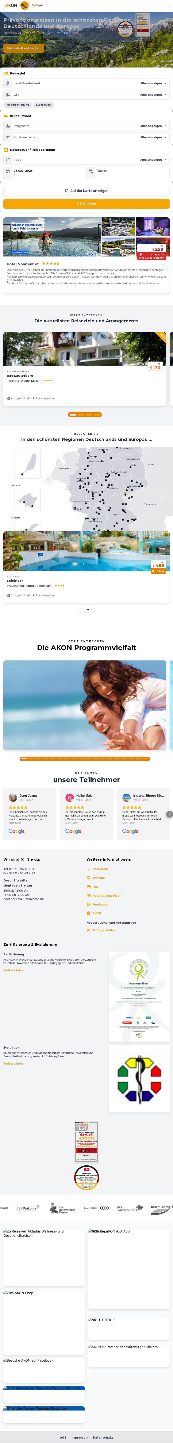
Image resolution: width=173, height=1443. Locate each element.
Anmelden (86, 788)
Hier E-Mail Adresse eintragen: (53, 769)
